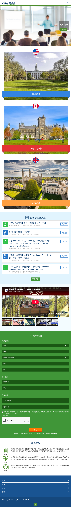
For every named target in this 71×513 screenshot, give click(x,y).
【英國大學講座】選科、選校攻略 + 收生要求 (27, 223)
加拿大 (4, 488)
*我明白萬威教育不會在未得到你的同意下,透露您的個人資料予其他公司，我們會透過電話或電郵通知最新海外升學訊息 (36, 412)
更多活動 (35, 279)
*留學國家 (8, 400)
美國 (3, 484)
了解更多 (64, 224)
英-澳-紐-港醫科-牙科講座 (19, 232)
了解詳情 (63, 29)
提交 (35, 430)
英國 (3, 492)
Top (35, 504)
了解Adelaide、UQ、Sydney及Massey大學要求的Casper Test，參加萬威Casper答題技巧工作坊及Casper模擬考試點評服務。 (29, 243)
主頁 (3, 481)
